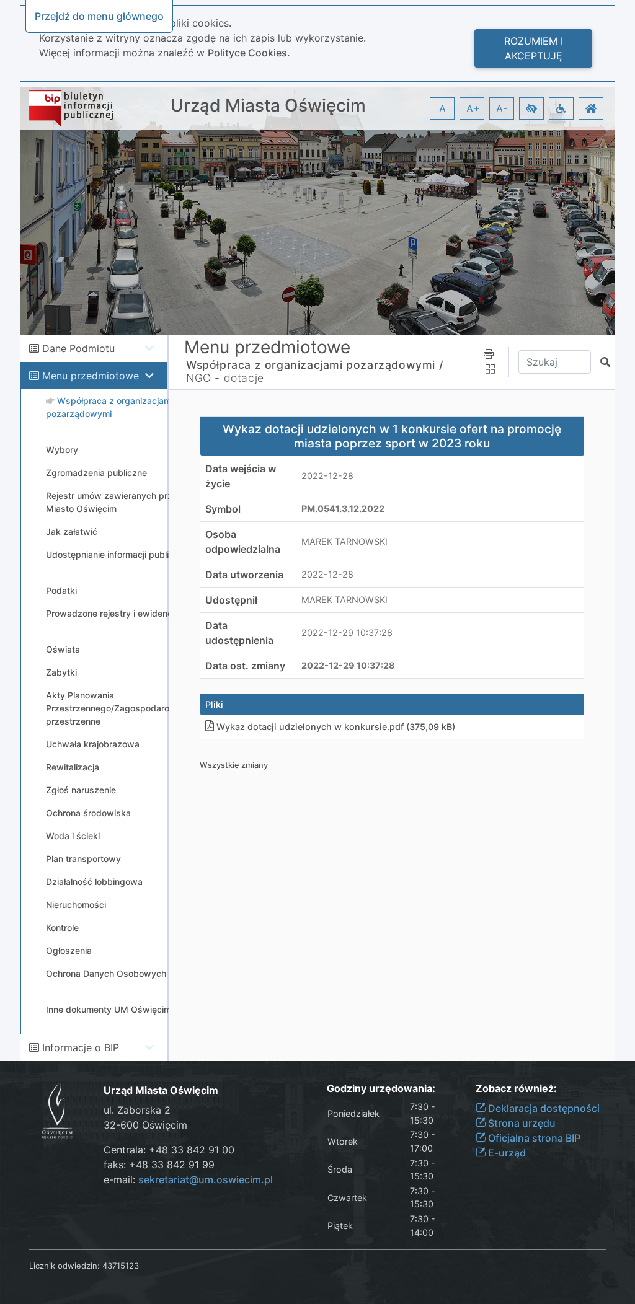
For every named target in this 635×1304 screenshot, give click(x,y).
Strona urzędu (521, 1123)
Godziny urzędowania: (381, 1089)
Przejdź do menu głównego (99, 16)
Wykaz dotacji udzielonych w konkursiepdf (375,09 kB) (335, 726)
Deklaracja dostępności (543, 1108)
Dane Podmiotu (78, 348)
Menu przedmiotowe (90, 375)
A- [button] (501, 108)
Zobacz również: (516, 1089)
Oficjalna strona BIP (533, 1138)
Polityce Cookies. (249, 52)
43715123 (120, 1266)
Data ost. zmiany (245, 665)
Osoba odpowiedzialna (242, 541)
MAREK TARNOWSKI (344, 541)
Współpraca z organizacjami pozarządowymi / (314, 364)
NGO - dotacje (225, 377)
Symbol (223, 509)
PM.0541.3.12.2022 (342, 508)
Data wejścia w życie (240, 476)
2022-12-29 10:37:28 (347, 632)
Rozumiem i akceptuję (533, 48)
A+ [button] (473, 108)
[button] (531, 108)
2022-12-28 (327, 475)
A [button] (442, 108)
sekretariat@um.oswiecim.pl (205, 1179)
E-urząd (506, 1153)
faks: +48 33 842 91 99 (159, 1164)
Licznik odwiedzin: (64, 1266)
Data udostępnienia (239, 632)
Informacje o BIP (80, 1047)
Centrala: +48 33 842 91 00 (169, 1149)
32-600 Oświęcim (145, 1125)
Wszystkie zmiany (234, 765)
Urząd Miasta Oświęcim (268, 105)
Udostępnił (231, 600)
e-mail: (188, 1179)
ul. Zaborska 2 (137, 1110)
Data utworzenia (244, 574)
